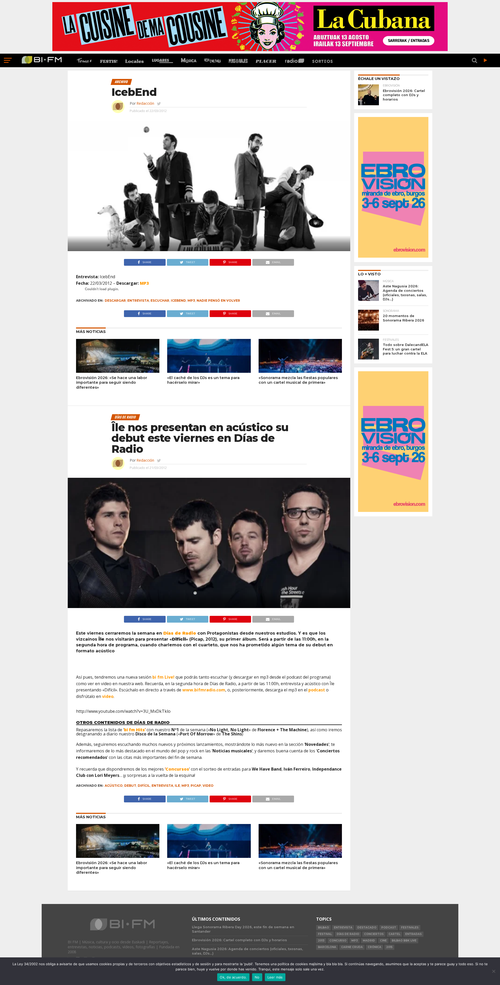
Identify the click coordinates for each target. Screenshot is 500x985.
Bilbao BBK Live (404, 940)
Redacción (145, 103)
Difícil (144, 786)
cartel (394, 934)
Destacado (366, 927)
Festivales (409, 927)
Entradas (413, 934)
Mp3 (191, 300)
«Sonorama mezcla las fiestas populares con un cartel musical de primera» (298, 380)
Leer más (275, 977)
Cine (383, 940)
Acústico (114, 786)
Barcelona (327, 947)
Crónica (374, 947)
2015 (389, 947)
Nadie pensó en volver (218, 300)
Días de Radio (348, 934)
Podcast (388, 927)
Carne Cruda (352, 947)
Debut (130, 786)
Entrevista (138, 300)
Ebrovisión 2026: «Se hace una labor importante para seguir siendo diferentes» (111, 382)
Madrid (369, 940)
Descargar (115, 300)
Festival (325, 934)
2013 (321, 940)
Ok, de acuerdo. (233, 977)
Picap (196, 786)
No (257, 977)
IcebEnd (178, 300)
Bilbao (323, 927)
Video (208, 786)
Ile (177, 786)
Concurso (337, 940)
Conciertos (374, 934)
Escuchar (160, 300)
